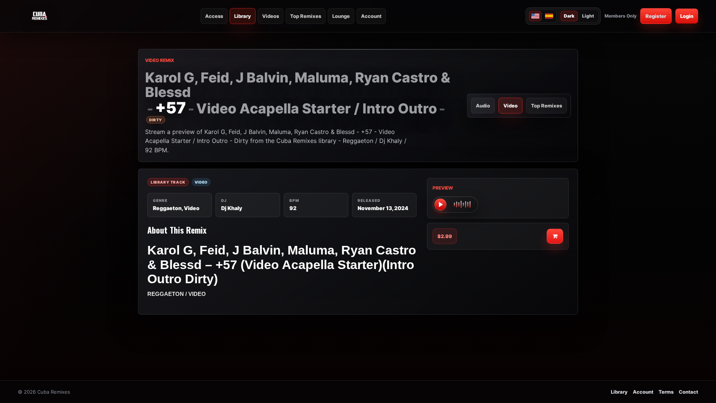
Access (214, 16)
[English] (535, 16)
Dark (569, 16)
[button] (455, 204)
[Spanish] (549, 16)
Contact (688, 392)
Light (588, 16)
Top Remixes (305, 16)
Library (242, 16)
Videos (270, 16)
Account (371, 16)
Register (656, 16)
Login (686, 16)
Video (510, 106)
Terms (666, 392)
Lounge (341, 16)
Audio (483, 106)
